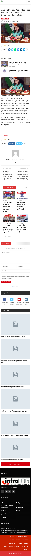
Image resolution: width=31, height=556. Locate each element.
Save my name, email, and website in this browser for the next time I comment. (15, 277)
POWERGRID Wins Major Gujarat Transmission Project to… (19, 71)
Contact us (19, 515)
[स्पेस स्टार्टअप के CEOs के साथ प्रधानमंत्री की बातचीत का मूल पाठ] (15, 349)
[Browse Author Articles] (15, 153)
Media (18, 510)
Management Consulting (5, 514)
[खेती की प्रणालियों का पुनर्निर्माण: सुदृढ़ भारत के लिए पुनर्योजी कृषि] (15, 375)
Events (4, 510)
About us (4, 503)
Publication (19, 507)
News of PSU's (5, 18)
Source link (5, 135)
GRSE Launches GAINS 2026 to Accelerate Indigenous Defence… (19, 63)
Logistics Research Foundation (7, 506)
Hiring (4, 517)
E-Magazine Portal (21, 503)
